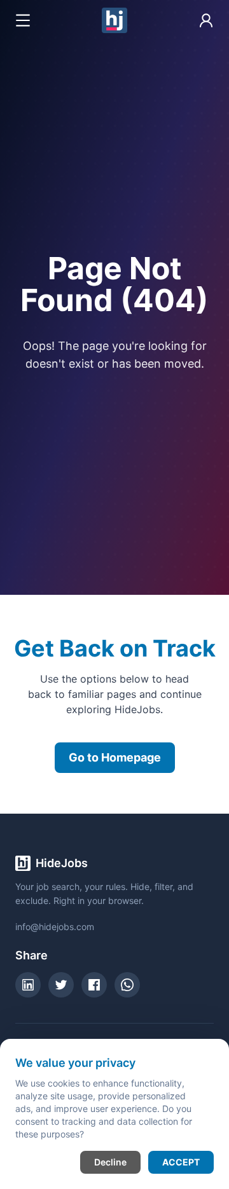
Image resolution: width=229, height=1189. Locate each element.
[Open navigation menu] (23, 20)
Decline (110, 1162)
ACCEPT (181, 1162)
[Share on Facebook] (94, 985)
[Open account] (206, 20)
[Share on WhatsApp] (127, 985)
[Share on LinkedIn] (28, 985)
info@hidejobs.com (54, 926)
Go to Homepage (115, 757)
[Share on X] (61, 985)
